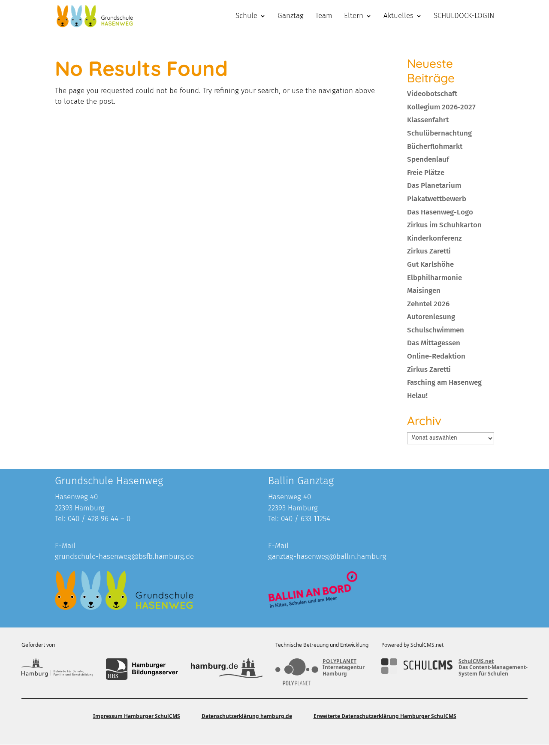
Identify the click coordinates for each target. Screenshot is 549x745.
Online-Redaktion (436, 356)
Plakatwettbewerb (436, 198)
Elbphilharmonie (434, 277)
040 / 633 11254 (305, 518)
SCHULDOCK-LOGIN (464, 16)
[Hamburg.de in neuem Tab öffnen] (226, 669)
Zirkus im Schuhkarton (444, 224)
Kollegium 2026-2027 (441, 107)
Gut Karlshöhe (430, 264)
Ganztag (291, 16)
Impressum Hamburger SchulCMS (136, 716)
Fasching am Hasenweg (444, 382)
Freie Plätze (425, 172)
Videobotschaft (432, 93)
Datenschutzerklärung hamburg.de (247, 716)
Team (323, 16)
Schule (246, 16)
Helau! (417, 395)
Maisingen (423, 290)
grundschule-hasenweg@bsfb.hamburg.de (124, 556)
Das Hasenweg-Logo (440, 212)
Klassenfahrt (428, 119)
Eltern (353, 16)
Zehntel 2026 (428, 303)
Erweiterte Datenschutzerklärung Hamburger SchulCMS (385, 716)
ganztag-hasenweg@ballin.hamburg (327, 556)
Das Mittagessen (433, 342)
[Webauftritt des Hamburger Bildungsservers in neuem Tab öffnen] (142, 669)
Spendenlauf (428, 159)
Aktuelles (398, 16)
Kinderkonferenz (434, 238)
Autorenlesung (431, 316)
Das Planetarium (434, 185)
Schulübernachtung (439, 133)
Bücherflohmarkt (434, 146)
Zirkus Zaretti (429, 251)
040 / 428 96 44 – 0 (99, 518)
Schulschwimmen (435, 330)
